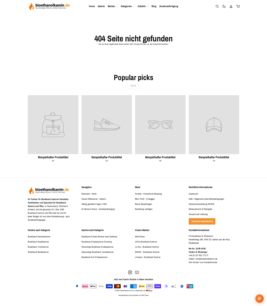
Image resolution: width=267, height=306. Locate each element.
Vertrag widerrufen (202, 221)
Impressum (193, 193)
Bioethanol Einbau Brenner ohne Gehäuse (99, 236)
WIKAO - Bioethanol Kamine (147, 251)
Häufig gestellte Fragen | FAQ (94, 204)
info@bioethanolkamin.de (206, 258)
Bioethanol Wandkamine (38, 251)
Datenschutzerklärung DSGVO (202, 204)
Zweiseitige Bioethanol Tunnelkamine (97, 251)
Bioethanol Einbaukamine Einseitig (96, 241)
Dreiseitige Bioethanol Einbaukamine (97, 246)
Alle (133, 86)
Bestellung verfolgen (143, 209)
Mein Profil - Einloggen (145, 198)
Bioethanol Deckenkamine (39, 236)
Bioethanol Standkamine (38, 241)
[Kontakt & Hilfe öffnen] (259, 298)
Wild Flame (140, 236)
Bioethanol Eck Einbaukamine (94, 257)
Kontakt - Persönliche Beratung (148, 193)
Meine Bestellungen (143, 204)
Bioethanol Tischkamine (38, 246)
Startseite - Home (89, 193)
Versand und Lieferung (198, 214)
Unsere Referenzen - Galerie (93, 198)
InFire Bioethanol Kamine (146, 241)
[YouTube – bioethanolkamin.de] (137, 272)
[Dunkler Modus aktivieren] (224, 6)
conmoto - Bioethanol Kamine (147, 257)
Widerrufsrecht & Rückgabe (200, 209)
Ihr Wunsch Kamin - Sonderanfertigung (98, 209)
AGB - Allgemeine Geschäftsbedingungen (206, 198)
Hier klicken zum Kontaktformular (203, 262)
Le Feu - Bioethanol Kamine (147, 246)
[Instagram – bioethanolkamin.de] (130, 272)
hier (144, 44)
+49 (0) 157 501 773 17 (198, 255)
